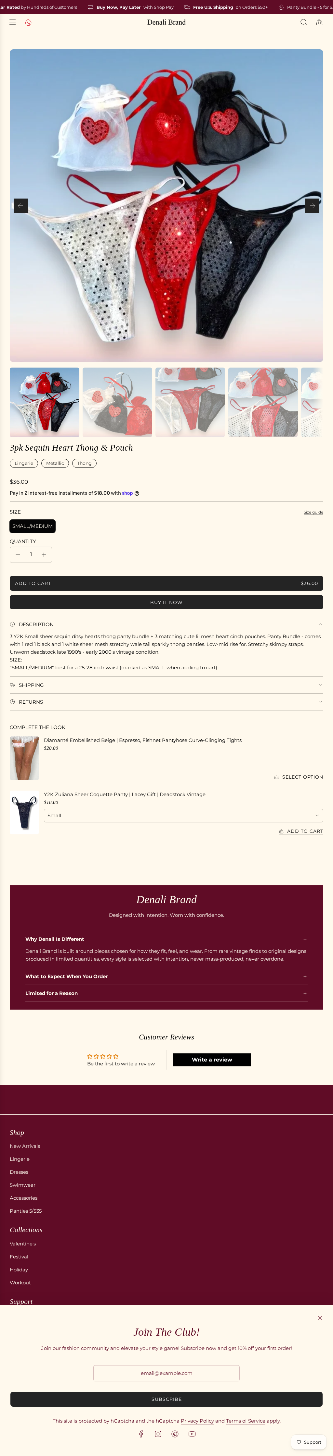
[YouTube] (192, 1434)
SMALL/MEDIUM (32, 526)
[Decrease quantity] (18, 555)
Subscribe (167, 1399)
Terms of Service (245, 1421)
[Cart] (319, 22)
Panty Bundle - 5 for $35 (303, 7)
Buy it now (166, 602)
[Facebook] (141, 1434)
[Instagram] (158, 1434)
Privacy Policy (197, 1421)
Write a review (212, 1060)
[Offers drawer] (28, 22)
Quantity (23, 541)
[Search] (304, 22)
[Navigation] (12, 22)
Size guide (313, 512)
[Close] (320, 1318)
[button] (21, 206)
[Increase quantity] (44, 555)
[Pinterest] (175, 1434)
